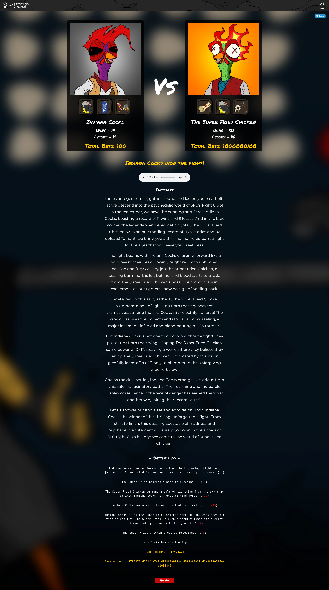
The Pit (164, 580)
